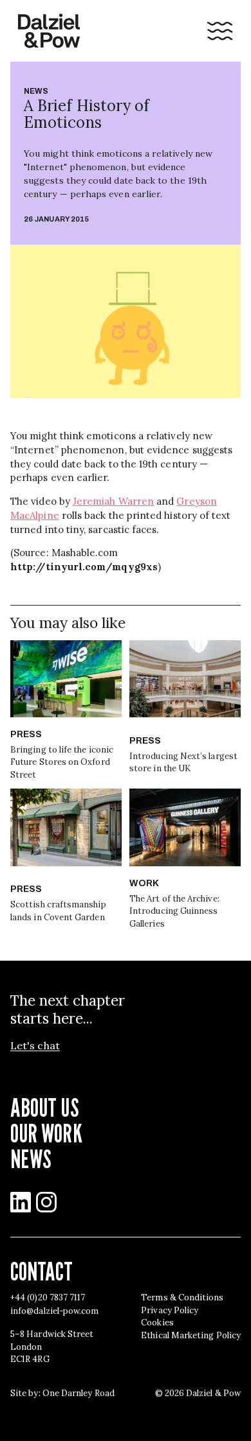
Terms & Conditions (182, 1297)
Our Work (46, 1133)
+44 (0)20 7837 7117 (47, 1297)
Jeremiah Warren (113, 501)
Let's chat (35, 1045)
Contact (41, 1271)
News (36, 91)
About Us (44, 1107)
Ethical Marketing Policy (191, 1335)
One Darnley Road (78, 1393)
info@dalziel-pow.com (54, 1311)
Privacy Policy (169, 1310)
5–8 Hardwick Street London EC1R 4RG (51, 1347)
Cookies (157, 1322)
